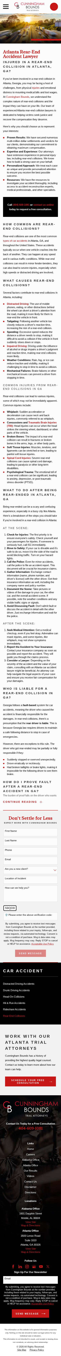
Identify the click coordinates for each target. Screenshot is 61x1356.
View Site (30, 1222)
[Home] (29, 7)
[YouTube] (41, 1266)
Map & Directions (30, 1225)
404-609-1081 (30, 1128)
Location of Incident (15, 878)
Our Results (30, 1170)
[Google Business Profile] (34, 1266)
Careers (30, 1154)
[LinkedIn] (20, 1266)
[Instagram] (27, 1266)
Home (30, 1148)
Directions (30, 1192)
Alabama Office (30, 1159)
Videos (30, 1176)
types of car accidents (15, 240)
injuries (36, 87)
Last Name (11, 840)
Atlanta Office (30, 1165)
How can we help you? (17, 887)
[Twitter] (48, 1266)
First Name (11, 831)
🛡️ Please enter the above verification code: (28, 915)
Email (8, 859)
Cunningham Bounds (17, 96)
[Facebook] (13, 1266)
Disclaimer (30, 1186)
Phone (8, 850)
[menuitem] (30, 984)
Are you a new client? (16, 869)
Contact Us (30, 1181)
